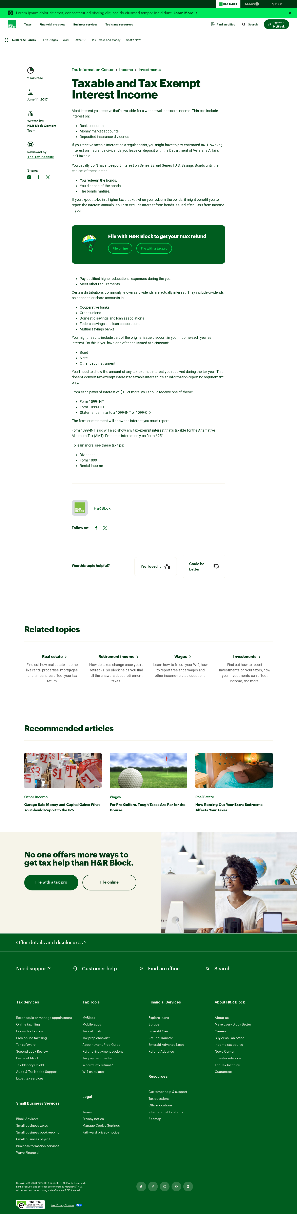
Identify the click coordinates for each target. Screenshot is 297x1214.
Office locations (160, 1105)
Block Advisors (27, 1119)
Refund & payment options (102, 1051)
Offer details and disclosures (49, 942)
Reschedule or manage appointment (44, 1017)
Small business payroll (33, 1139)
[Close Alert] (290, 13)
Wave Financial (27, 1152)
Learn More (184, 13)
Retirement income (116, 656)
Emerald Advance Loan (166, 1044)
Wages (180, 656)
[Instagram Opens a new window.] (165, 1186)
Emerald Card (158, 1031)
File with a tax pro (154, 248)
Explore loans (158, 1017)
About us (222, 1017)
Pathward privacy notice (100, 1132)
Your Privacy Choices (62, 1205)
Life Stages (50, 39)
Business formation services (37, 1146)
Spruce (153, 1024)
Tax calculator (93, 1031)
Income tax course (229, 1044)
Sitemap (154, 1119)
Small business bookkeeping (38, 1132)
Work (66, 39)
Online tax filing (28, 1024)
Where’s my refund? (97, 1065)
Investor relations (228, 1058)
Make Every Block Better (233, 1024)
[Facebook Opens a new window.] (153, 1186)
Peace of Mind (27, 1058)
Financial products (52, 24)
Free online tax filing (31, 1038)
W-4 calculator (93, 1071)
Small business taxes (32, 1125)
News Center (225, 1051)
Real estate (52, 656)
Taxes (28, 24)
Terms (87, 1112)
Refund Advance (161, 1051)
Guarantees (224, 1071)
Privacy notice (93, 1119)
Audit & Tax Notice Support (37, 1071)
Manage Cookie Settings (101, 1125)
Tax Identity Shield (30, 1065)
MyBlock (88, 1017)
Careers (221, 1031)
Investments (244, 656)
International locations (165, 1112)
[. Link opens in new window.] (30, 1205)
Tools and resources (119, 24)
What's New (133, 39)
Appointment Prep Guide (101, 1044)
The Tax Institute (40, 157)
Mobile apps (91, 1024)
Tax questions (159, 1098)
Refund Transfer (160, 1038)
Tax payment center (97, 1058)
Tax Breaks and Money (106, 39)
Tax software (26, 1044)
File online (120, 248)
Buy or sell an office (229, 1038)
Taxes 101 (80, 39)
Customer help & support (167, 1092)
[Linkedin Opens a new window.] (188, 1186)
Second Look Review (32, 1051)
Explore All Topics (24, 40)
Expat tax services (29, 1078)
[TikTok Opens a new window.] (141, 1186)
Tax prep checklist (96, 1038)
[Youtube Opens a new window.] (176, 1186)
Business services (85, 24)
